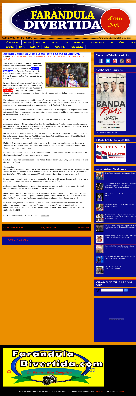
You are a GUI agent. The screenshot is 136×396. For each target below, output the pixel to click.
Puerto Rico (40, 56)
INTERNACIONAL (79, 42)
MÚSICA (121, 42)
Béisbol (19, 56)
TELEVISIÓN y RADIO (97, 42)
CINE (111, 42)
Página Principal (48, 227)
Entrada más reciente (13, 227)
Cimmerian (99, 391)
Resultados (71, 56)
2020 (13, 56)
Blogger (121, 391)
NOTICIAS (55, 42)
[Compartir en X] (46, 216)
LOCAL (66, 42)
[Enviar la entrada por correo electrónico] (36, 215)
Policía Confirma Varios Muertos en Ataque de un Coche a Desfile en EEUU (120, 268)
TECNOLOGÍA (34, 47)
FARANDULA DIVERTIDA (18, 240)
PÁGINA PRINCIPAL (12, 42)
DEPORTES (10, 47)
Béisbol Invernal (29, 56)
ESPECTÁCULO (41, 42)
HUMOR (22, 47)
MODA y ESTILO (60, 47)
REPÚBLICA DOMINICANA (56, 56)
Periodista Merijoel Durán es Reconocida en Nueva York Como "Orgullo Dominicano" (120, 257)
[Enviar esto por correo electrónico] (42, 216)
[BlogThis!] (44, 216)
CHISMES (27, 42)
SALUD (46, 47)
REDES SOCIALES (77, 47)
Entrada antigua (81, 227)
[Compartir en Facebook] (48, 216)
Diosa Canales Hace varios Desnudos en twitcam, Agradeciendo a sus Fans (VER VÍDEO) (119, 247)
